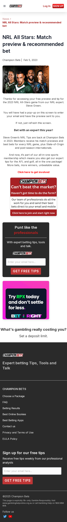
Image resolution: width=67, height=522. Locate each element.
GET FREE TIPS (26, 271)
